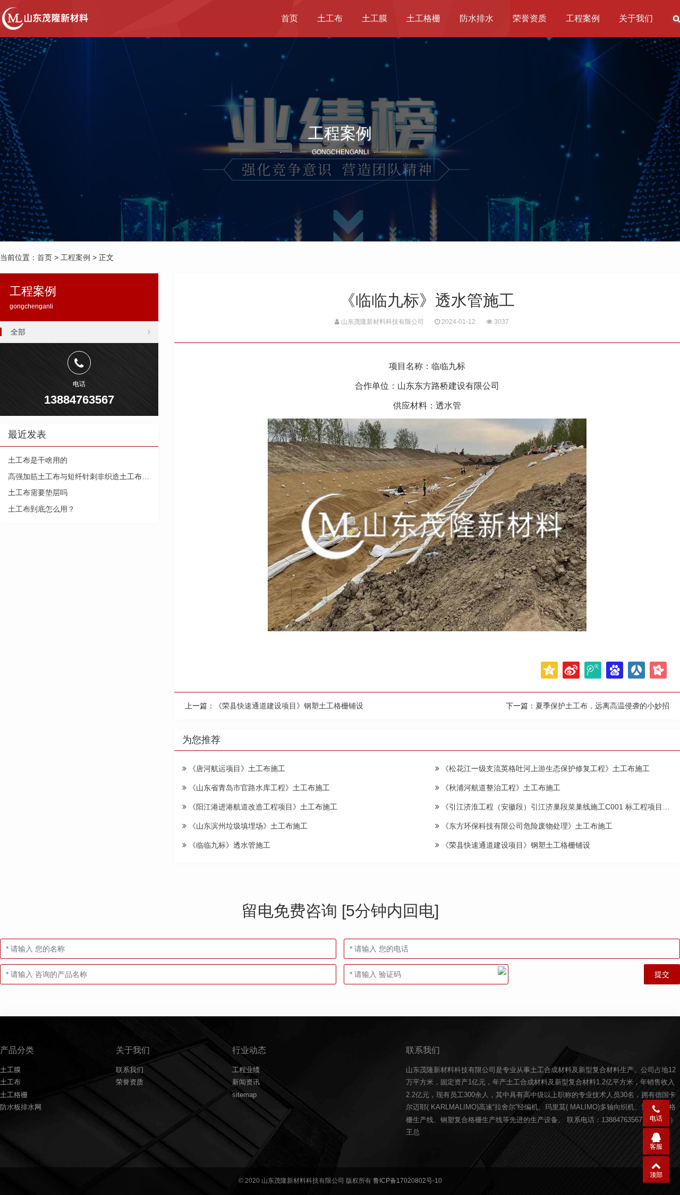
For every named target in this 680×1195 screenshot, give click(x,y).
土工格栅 (423, 18)
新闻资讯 (246, 1082)
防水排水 (477, 18)
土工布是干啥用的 (37, 460)
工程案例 (583, 18)
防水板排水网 (20, 1107)
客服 (656, 1146)
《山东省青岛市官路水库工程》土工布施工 (258, 787)
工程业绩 (246, 1070)
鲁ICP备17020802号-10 (407, 1180)
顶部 (656, 1175)
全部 (18, 332)
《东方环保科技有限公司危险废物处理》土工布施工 (526, 826)
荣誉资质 (530, 18)
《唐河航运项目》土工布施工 (235, 768)
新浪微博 (571, 670)
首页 (289, 18)
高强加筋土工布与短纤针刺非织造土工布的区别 (86, 476)
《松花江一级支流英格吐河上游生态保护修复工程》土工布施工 (544, 768)
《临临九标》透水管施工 (228, 845)
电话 (656, 1118)
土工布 (330, 18)
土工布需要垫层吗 (37, 492)
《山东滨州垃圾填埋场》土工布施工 (247, 826)
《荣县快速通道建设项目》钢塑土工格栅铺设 (289, 705)
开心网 (658, 670)
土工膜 (374, 18)
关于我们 (636, 18)
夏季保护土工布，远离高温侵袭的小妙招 (602, 705)
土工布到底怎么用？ (41, 509)
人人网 (636, 670)
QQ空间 (549, 670)
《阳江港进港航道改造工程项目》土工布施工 (261, 807)
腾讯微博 (592, 670)
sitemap (244, 1095)
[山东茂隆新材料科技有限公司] (44, 18)
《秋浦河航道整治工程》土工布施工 (499, 787)
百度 (614, 670)
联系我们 (129, 1070)
